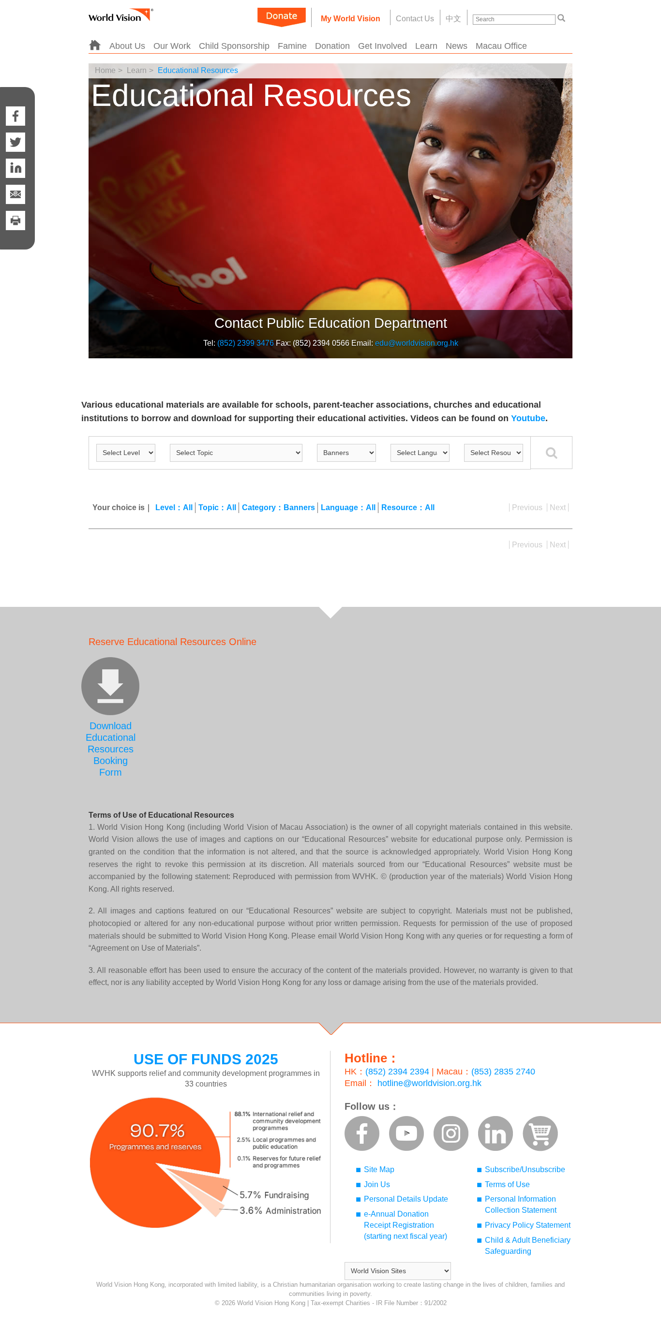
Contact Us (415, 19)
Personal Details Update (406, 1199)
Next (558, 507)
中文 (453, 19)
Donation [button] (332, 46)
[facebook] (15, 106)
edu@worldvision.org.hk (416, 343)
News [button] (456, 46)
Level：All (174, 507)
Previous (527, 507)
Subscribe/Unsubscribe (525, 1169)
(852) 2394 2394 (397, 1071)
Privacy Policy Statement (528, 1225)
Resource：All (408, 507)
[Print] (15, 230)
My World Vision (350, 19)
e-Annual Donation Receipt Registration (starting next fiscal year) (405, 1225)
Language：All (348, 507)
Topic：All (217, 507)
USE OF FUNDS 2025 (206, 1059)
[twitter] (15, 142)
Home (105, 70)
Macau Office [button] (501, 46)
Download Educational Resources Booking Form (110, 749)
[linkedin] (15, 168)
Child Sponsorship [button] (234, 46)
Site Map (379, 1169)
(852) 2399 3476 (245, 343)
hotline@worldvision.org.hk (429, 1083)
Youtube (528, 418)
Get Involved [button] (382, 46)
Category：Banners (278, 507)
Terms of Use (507, 1184)
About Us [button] (127, 46)
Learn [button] (426, 46)
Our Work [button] (172, 46)
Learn (137, 70)
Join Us (377, 1184)
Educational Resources (198, 70)
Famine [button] (292, 46)
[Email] (15, 194)
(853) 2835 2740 (503, 1071)
